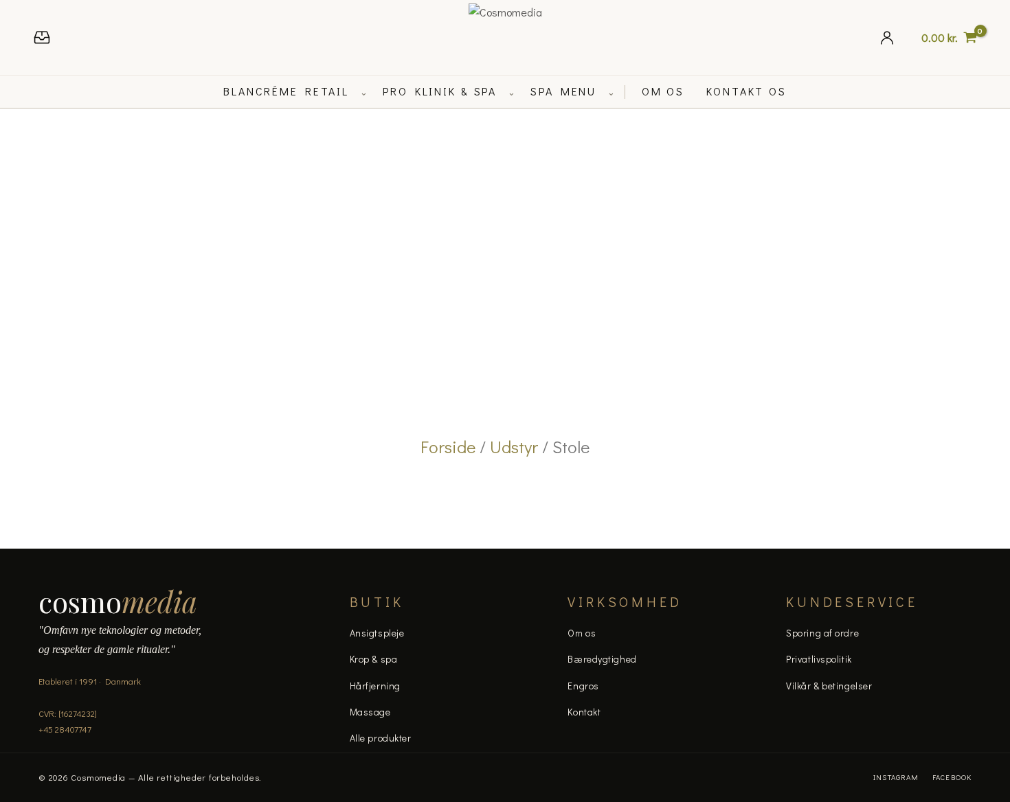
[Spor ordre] (41, 37)
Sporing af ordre (822, 632)
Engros (583, 685)
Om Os (663, 91)
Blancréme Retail (286, 91)
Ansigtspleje (377, 632)
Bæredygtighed (602, 658)
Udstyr (514, 446)
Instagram (896, 777)
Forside (447, 446)
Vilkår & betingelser (829, 685)
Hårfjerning (375, 685)
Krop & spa (374, 658)
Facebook (952, 777)
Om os (582, 632)
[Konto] (887, 37)
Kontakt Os (746, 91)
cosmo (117, 601)
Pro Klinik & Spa (440, 91)
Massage (370, 711)
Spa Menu (563, 91)
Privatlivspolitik (819, 658)
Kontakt (584, 711)
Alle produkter (381, 737)
